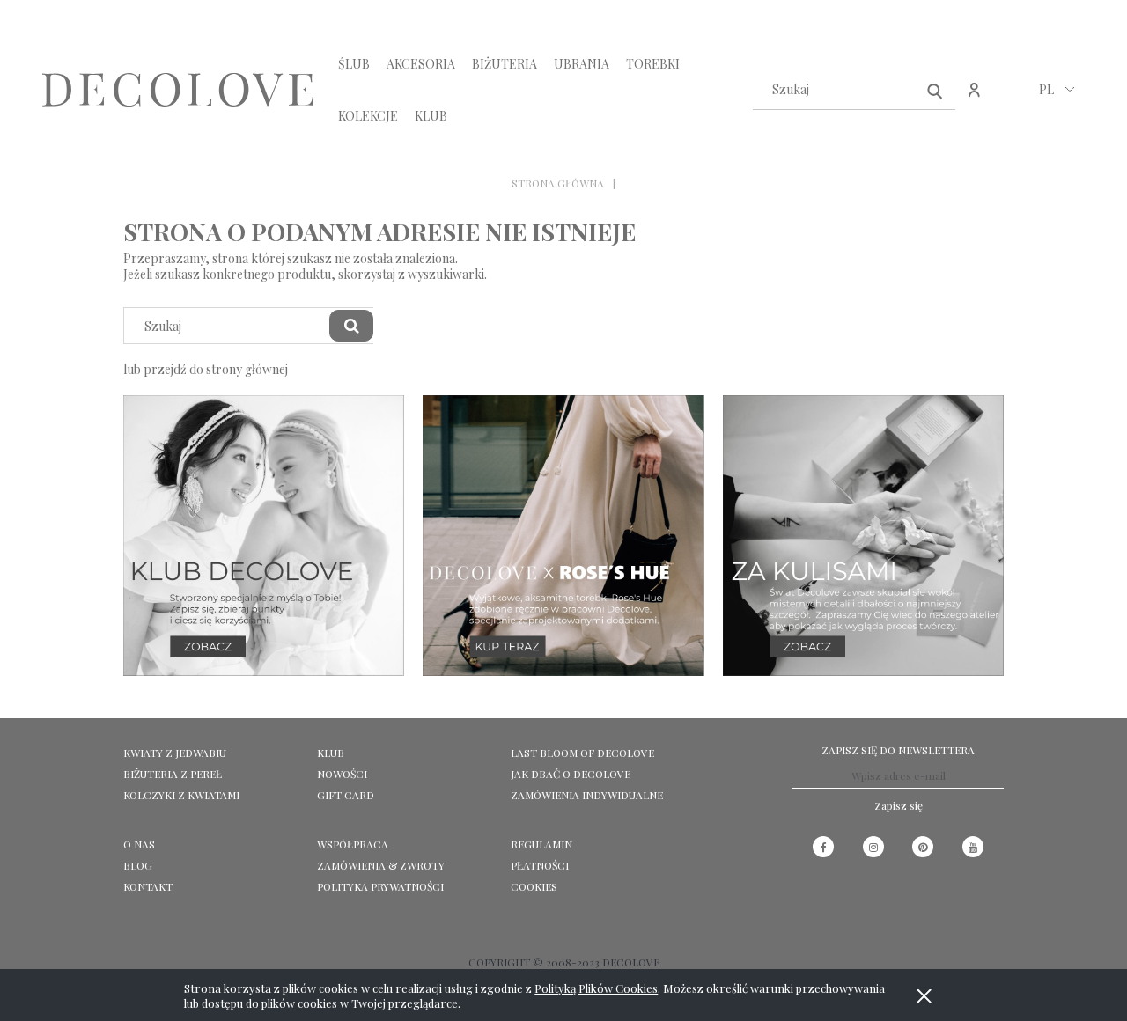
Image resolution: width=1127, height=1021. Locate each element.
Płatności (540, 865)
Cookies (534, 886)
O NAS (139, 844)
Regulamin (541, 844)
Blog (137, 865)
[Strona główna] (177, 90)
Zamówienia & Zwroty (381, 865)
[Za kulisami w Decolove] (863, 533)
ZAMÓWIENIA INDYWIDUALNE (587, 795)
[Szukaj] (935, 90)
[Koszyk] (1012, 99)
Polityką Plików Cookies (596, 988)
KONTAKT (148, 886)
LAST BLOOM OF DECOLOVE (582, 753)
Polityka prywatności (380, 886)
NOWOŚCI (342, 774)
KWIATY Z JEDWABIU (174, 753)
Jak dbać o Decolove (570, 774)
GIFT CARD (345, 795)
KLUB (330, 753)
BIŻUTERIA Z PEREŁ (172, 774)
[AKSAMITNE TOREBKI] (563, 533)
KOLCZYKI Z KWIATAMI (181, 795)
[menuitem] (354, 64)
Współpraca (352, 844)
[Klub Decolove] (263, 533)
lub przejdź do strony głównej (205, 369)
